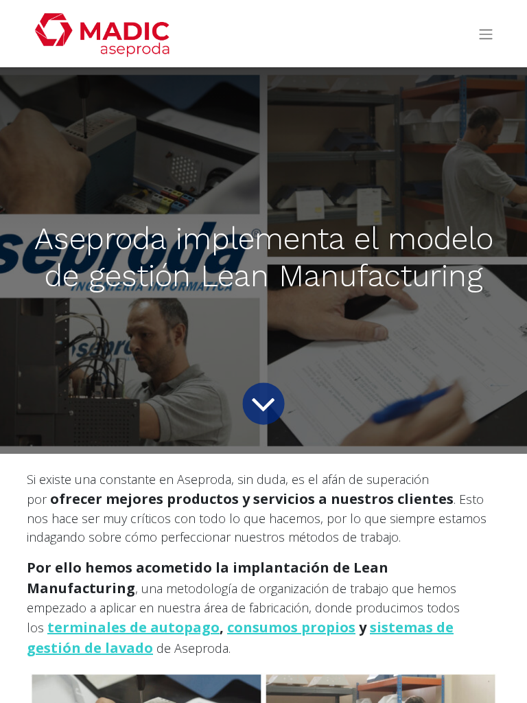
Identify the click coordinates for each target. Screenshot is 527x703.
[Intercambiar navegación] (485, 34)
